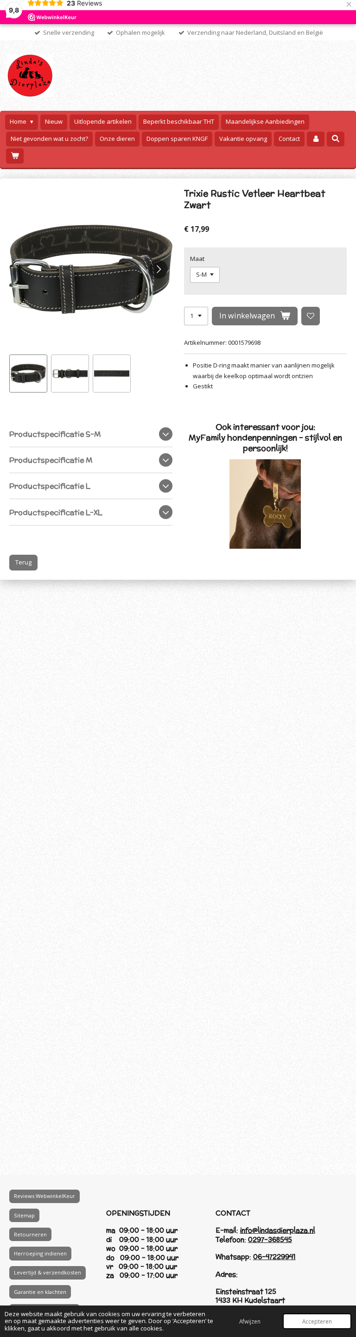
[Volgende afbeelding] (158, 269)
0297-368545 (270, 1239)
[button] (28, 374)
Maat (197, 258)
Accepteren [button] (317, 1321)
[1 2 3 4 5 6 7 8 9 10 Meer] (196, 316)
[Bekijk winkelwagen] (15, 155)
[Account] (315, 139)
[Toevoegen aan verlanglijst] (310, 316)
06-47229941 (274, 1256)
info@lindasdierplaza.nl (277, 1230)
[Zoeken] (335, 139)
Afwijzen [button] (250, 1321)
